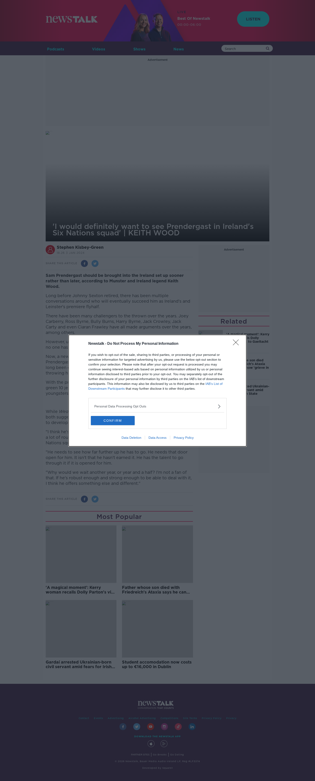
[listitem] (157, 406)
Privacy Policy (184, 437)
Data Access (157, 437)
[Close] (237, 343)
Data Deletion (131, 437)
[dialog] (157, 390)
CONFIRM (113, 420)
